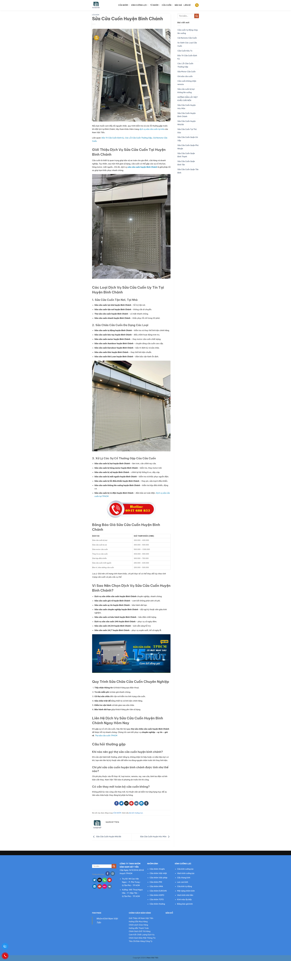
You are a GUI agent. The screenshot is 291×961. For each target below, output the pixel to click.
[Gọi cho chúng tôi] (104, 880)
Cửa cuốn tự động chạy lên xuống (187, 31)
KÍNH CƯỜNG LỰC (139, 5)
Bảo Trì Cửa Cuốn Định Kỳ (113, 138)
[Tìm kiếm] (197, 5)
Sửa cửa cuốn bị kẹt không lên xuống (186, 91)
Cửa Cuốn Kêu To (184, 51)
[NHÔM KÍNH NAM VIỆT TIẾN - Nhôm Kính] (103, 5)
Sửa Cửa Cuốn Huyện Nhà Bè (108, 837)
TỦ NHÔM (154, 5)
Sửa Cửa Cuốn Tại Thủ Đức (187, 131)
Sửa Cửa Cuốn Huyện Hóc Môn (153, 837)
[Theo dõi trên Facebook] (107, 873)
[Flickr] (104, 886)
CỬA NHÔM (123, 5)
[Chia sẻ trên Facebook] (116, 803)
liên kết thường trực (136, 813)
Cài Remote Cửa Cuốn (187, 38)
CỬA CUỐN (166, 5)
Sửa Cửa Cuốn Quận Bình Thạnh (186, 155)
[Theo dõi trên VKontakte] (109, 886)
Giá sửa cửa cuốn (185, 76)
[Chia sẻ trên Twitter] (121, 803)
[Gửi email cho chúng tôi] (99, 880)
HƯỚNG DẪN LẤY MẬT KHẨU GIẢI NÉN (187, 99)
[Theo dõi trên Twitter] (94, 880)
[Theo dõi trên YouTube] (99, 886)
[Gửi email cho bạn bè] (126, 803)
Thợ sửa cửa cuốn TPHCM (106, 735)
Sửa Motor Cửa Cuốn (186, 71)
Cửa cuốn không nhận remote (186, 82)
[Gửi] (196, 16)
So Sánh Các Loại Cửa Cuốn (187, 44)
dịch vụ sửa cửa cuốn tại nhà (151, 129)
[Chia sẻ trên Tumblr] (146, 803)
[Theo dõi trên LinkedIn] (94, 886)
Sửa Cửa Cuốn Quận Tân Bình (187, 171)
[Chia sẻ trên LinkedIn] (141, 803)
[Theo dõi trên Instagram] (112, 873)
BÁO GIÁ (178, 5)
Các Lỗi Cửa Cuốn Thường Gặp (138, 138)
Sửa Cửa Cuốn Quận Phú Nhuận (187, 147)
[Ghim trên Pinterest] (131, 803)
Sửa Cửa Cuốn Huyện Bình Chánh (186, 115)
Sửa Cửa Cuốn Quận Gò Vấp (187, 139)
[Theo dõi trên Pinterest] (109, 880)
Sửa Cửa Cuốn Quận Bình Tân (186, 163)
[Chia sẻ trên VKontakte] (136, 803)
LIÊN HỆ (187, 5)
